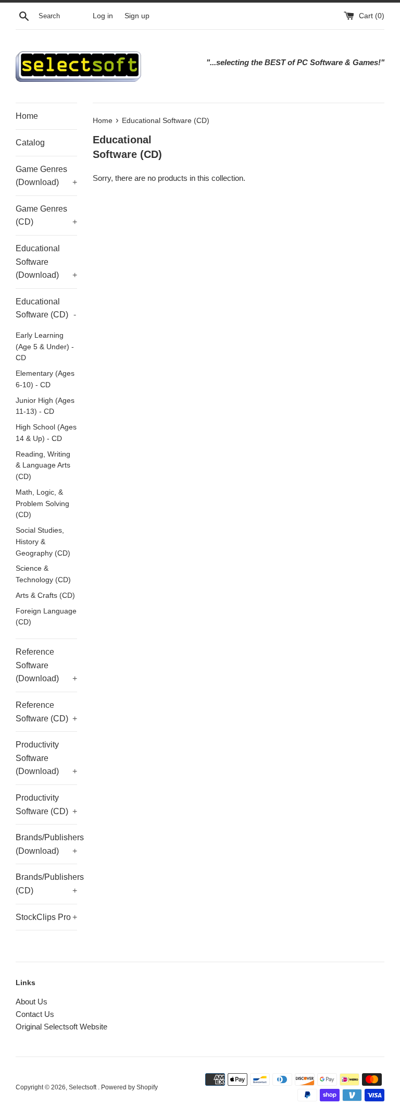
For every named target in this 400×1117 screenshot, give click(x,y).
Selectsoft (83, 1087)
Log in (103, 16)
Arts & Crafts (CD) (45, 595)
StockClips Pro (46, 917)
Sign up (136, 16)
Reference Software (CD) (46, 712)
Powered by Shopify (129, 1087)
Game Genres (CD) (46, 215)
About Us (31, 1001)
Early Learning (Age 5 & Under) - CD (45, 347)
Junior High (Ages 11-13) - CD (45, 406)
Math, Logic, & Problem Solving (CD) (42, 503)
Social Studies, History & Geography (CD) (43, 541)
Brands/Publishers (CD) (46, 884)
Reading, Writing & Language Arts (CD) (43, 465)
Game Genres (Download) (46, 176)
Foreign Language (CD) (46, 617)
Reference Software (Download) (46, 665)
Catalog (30, 142)
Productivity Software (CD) (46, 804)
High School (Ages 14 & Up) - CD (46, 433)
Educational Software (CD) (46, 308)
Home (27, 116)
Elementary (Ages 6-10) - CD (45, 379)
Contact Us (35, 1014)
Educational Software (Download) (46, 261)
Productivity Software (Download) (46, 758)
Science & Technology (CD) (43, 574)
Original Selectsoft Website (61, 1026)
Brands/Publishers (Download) (46, 844)
